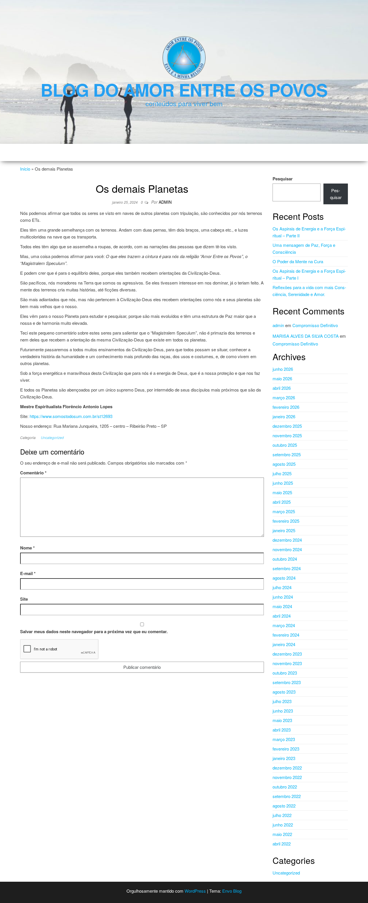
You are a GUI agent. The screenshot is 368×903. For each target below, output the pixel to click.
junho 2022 (283, 825)
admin (165, 202)
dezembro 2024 (287, 540)
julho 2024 (282, 587)
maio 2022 (282, 834)
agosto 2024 (284, 578)
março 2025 (284, 511)
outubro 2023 (285, 673)
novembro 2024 (287, 549)
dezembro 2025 (287, 426)
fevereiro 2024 (286, 635)
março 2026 (284, 397)
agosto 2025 (284, 464)
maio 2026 (282, 378)
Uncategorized (52, 437)
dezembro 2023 (287, 654)
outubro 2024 (285, 559)
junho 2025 (283, 483)
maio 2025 (282, 492)
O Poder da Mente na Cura (298, 261)
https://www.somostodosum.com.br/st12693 (71, 416)
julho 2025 (282, 473)
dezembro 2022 (287, 768)
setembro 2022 (287, 796)
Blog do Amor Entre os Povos (184, 89)
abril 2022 (282, 844)
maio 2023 (282, 720)
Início (25, 169)
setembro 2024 (287, 568)
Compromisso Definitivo (315, 325)
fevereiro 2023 (286, 749)
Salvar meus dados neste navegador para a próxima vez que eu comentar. (94, 631)
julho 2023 (282, 701)
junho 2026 (283, 369)
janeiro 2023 (284, 758)
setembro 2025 (287, 454)
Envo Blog (231, 891)
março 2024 (284, 625)
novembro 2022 (287, 777)
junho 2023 (283, 711)
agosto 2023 (284, 692)
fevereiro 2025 (286, 521)
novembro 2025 (287, 435)
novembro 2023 (287, 663)
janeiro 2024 (284, 644)
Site (24, 599)
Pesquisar (283, 178)
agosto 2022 (284, 806)
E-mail (28, 573)
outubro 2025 (285, 445)
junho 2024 (283, 597)
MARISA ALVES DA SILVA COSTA (306, 336)
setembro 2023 (287, 682)
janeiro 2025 (284, 530)
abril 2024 (282, 616)
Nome (27, 548)
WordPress (195, 891)
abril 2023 (282, 730)
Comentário (33, 472)
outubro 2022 (285, 787)
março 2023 (284, 739)
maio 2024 (282, 606)
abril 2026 (282, 388)
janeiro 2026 (284, 416)
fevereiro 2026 (286, 407)
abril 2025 (282, 502)
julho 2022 (282, 815)
